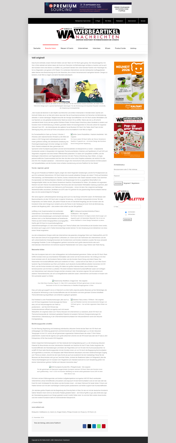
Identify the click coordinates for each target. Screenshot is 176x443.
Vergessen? (127, 183)
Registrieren (135, 183)
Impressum (66, 440)
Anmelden (131, 212)
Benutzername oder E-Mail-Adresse (125, 169)
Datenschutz (58, 440)
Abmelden (131, 214)
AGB (52, 440)
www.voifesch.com (38, 407)
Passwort (117, 176)
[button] (142, 48)
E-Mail (116, 207)
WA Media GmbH (45, 440)
